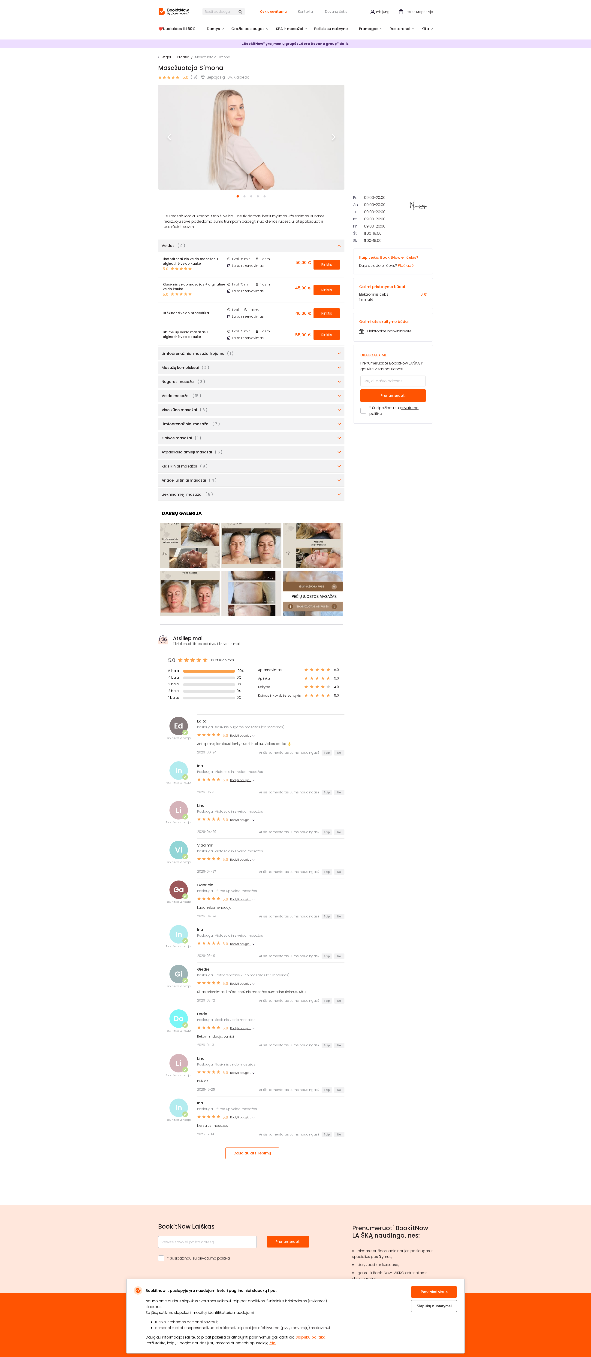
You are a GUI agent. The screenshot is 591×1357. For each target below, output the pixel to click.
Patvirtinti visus (434, 1292)
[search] (241, 11)
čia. (272, 1343)
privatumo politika (214, 1258)
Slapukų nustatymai (434, 1306)
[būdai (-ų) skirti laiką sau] (174, 11)
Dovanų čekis (336, 11)
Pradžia (183, 57)
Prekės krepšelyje (419, 11)
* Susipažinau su (394, 410)
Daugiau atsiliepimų (252, 1153)
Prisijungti (383, 11)
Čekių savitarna (273, 11)
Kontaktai (306, 11)
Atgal (166, 57)
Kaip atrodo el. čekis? (388, 261)
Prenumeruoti (393, 395)
